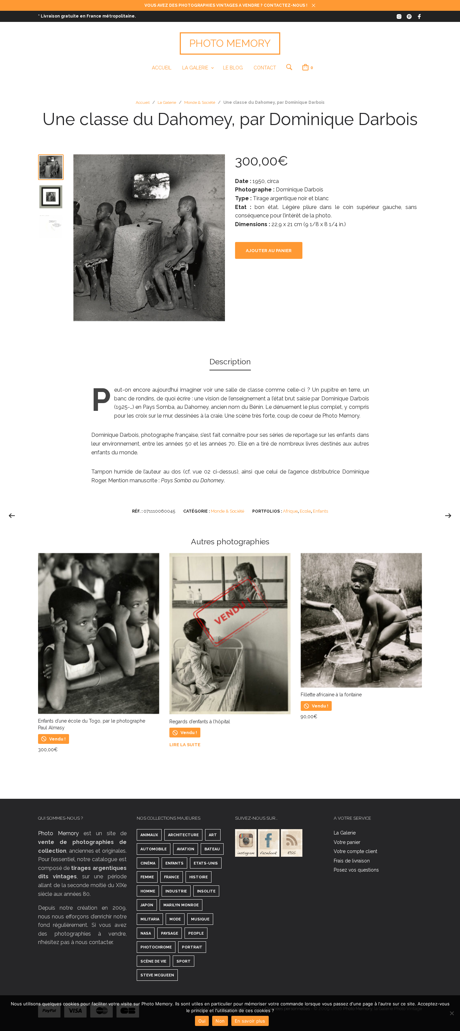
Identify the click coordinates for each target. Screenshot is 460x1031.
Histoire (198, 877)
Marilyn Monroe (181, 905)
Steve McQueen (157, 975)
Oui (202, 1021)
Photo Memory (58, 833)
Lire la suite (184, 744)
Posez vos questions (356, 870)
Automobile (153, 849)
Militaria (149, 919)
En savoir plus (250, 1021)
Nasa (145, 933)
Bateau (212, 849)
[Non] (451, 1013)
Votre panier (347, 842)
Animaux (149, 835)
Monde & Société (199, 102)
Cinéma (147, 863)
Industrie (176, 891)
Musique (200, 919)
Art (213, 835)
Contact (265, 67)
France (171, 877)
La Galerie (195, 67)
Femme (147, 877)
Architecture (183, 835)
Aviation (185, 849)
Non (220, 1021)
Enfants (320, 511)
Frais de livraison (352, 860)
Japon (146, 905)
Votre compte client (355, 851)
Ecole (305, 511)
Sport (183, 961)
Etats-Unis (206, 863)
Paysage (169, 933)
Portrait (192, 947)
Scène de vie (153, 961)
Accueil (161, 67)
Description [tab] (230, 361)
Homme (147, 891)
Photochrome (156, 947)
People (196, 933)
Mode (175, 919)
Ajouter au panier (269, 250)
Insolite (206, 891)
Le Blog (233, 67)
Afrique (290, 511)
